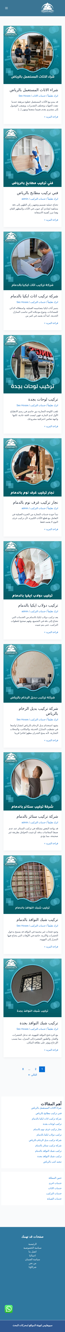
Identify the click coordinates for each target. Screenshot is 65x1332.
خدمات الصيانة (54, 1198)
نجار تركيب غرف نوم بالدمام (35, 502)
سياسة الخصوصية (32, 1247)
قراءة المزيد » (51, 117)
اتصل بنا (32, 1251)
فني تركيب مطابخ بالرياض (37, 192)
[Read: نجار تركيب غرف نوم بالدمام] (32, 467)
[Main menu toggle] (6, 8)
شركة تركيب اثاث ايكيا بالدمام (34, 296)
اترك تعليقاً (53, 95)
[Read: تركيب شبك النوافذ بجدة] (32, 987)
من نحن (32, 1263)
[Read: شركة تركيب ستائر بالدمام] (32, 781)
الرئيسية (32, 1244)
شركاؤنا (32, 1267)
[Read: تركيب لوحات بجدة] (32, 364)
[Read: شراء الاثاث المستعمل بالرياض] (32, 54)
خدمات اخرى (55, 1183)
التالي (32, 1074)
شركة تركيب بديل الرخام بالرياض (45, 1140)
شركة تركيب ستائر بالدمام (37, 816)
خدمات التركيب (38, 198)
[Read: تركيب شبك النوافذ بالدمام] (32, 884)
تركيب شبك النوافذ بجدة (39, 1023)
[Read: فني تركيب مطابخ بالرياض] (32, 157)
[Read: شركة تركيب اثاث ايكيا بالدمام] (32, 260)
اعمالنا (32, 1255)
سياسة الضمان (32, 1259)
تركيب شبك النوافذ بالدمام (37, 919)
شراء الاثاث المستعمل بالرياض (34, 90)
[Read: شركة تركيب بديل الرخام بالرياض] (32, 673)
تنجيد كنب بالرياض (52, 1161)
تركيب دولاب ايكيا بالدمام (38, 605)
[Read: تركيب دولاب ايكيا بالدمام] (32, 570)
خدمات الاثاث (39, 95)
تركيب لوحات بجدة (43, 399)
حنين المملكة (55, 1177)
